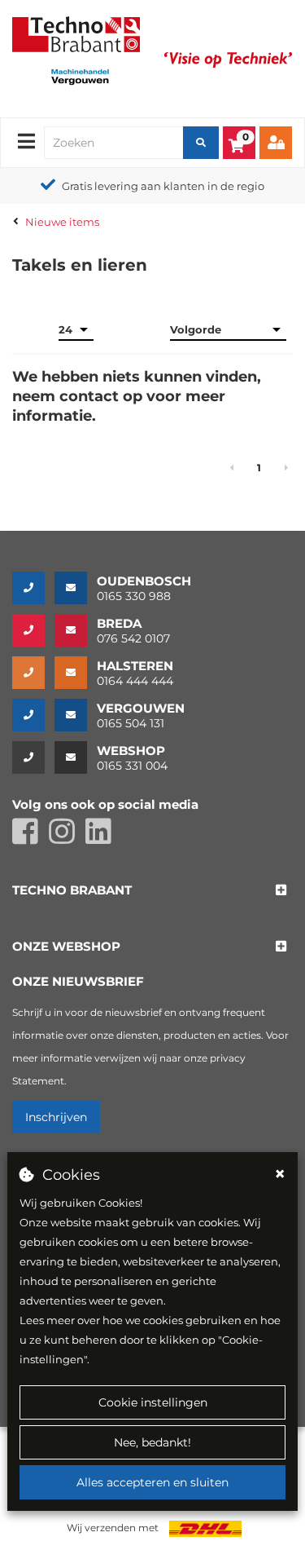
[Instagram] (67, 838)
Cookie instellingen (152, 1402)
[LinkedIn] (102, 838)
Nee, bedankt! (152, 1442)
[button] (72, 891)
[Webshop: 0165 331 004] (33, 757)
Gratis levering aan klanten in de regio (163, 185)
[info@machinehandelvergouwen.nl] (75, 715)
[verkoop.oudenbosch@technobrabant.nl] (75, 588)
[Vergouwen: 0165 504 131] (33, 715)
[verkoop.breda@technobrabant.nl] (75, 630)
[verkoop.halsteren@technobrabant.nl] (75, 672)
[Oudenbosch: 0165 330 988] (33, 588)
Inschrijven (56, 1117)
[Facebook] (30, 838)
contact (89, 396)
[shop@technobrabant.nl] (75, 757)
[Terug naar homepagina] (76, 32)
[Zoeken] (201, 142)
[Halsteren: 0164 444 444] (33, 672)
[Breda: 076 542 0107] (33, 630)
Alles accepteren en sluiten (152, 1482)
